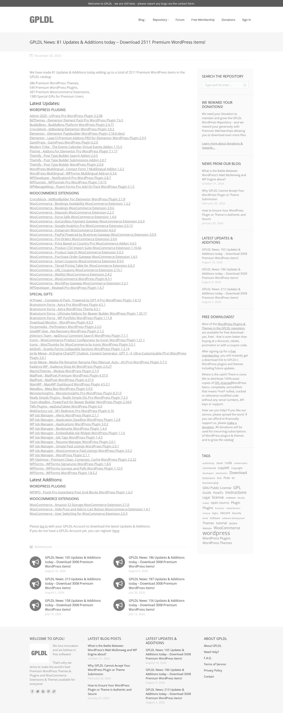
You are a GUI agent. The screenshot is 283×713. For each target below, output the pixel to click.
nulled (206, 503)
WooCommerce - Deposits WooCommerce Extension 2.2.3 (72, 212)
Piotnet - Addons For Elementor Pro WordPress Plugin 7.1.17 (73, 151)
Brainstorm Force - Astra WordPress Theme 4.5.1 (65, 309)
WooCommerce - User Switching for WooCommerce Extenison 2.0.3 (78, 514)
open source (220, 503)
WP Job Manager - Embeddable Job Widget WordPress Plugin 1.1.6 (77, 433)
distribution (222, 473)
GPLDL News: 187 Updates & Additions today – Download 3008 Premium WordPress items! (157, 583)
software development (233, 518)
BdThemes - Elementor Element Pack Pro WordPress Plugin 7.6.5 (76, 120)
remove (206, 513)
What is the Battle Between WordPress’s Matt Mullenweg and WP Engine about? (224, 175)
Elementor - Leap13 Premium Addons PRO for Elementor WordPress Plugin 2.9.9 (88, 138)
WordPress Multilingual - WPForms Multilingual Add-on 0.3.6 (73, 173)
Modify (241, 498)
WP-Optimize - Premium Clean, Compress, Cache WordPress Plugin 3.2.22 (83, 459)
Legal (206, 497)
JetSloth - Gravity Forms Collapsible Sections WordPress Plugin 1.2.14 (79, 349)
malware (231, 497)
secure (225, 513)
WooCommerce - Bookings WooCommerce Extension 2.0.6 (72, 208)
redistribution (233, 508)
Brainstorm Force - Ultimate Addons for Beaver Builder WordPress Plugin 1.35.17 (88, 313)
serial (205, 518)
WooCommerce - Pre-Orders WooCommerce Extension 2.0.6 (73, 239)
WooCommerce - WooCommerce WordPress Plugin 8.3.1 (71, 279)
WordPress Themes (217, 543)
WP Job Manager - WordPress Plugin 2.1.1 (60, 455)
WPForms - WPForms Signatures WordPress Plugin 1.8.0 (70, 464)
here (115, 531)
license (218, 497)
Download (238, 473)
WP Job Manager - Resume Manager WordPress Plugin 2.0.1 (73, 442)
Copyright (237, 468)
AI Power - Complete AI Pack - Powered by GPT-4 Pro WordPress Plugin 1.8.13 (85, 300)
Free (227, 478)
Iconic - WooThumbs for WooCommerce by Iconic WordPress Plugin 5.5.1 (83, 344)
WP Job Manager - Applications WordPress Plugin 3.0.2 (69, 424)
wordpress (216, 533)
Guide (207, 493)
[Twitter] (37, 691)
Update (233, 523)
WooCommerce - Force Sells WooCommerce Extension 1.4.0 (73, 217)
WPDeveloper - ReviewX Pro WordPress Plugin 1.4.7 (67, 288)
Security (236, 513)
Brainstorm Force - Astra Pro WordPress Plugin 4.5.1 (67, 305)
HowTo (218, 493)
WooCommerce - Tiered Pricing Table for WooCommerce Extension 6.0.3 (82, 265)
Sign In (246, 20)
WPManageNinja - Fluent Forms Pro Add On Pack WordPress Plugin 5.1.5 (82, 187)
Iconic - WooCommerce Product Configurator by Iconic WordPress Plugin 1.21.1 (87, 340)
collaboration (240, 463)
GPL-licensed (223, 383)
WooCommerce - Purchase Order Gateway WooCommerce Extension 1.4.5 (83, 257)
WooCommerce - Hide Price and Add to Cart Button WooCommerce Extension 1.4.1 (90, 509)
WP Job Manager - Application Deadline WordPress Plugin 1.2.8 (75, 420)
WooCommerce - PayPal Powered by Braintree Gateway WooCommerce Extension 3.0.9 (93, 234)
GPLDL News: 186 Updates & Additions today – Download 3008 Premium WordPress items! (157, 561)
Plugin (235, 502)
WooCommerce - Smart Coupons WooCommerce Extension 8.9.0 (77, 261)
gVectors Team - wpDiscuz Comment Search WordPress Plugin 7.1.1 (79, 336)
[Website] (54, 691)
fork (219, 478)
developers (208, 473)
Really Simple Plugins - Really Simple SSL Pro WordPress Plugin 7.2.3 (79, 397)
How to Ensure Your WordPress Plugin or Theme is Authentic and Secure (224, 214)
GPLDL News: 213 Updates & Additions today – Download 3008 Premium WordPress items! (73, 583)
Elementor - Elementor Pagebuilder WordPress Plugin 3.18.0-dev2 (77, 133)
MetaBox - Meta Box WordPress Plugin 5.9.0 (61, 389)
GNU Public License (217, 488)
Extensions (209, 478)
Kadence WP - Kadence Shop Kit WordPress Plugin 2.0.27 (71, 366)
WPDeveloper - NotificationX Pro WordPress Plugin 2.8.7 (70, 178)
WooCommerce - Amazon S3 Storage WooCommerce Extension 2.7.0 (79, 505)
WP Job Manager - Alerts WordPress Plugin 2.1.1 (64, 415)
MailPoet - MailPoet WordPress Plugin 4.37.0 (62, 380)
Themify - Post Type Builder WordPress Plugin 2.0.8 (66, 164)
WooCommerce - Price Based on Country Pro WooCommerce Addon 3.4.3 (83, 243)
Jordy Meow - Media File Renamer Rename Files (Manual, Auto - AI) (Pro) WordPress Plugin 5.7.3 (98, 362)
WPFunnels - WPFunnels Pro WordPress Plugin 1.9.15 (68, 182)
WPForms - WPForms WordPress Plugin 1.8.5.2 (63, 473)
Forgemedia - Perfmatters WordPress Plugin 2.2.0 (65, 327)
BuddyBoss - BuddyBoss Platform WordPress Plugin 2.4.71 (72, 125)
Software (215, 518)
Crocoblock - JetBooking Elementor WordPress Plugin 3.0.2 (72, 129)
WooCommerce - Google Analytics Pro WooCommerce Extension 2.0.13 (81, 226)
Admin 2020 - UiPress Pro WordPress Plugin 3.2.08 (66, 116)
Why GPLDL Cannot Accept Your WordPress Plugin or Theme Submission (223, 195)
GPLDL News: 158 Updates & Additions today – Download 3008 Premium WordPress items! (73, 605)
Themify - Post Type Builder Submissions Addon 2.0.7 (68, 160)
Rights (215, 513)
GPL (237, 487)
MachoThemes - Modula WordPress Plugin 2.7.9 (64, 371)
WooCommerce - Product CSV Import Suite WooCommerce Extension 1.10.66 (85, 248)
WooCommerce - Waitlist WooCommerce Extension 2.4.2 (71, 274)
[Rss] (43, 691)
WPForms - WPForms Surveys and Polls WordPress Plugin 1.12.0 (76, 468)
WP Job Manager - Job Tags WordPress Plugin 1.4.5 (66, 437)
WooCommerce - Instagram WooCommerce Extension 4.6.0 (73, 230)
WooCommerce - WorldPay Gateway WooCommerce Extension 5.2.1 (79, 283)
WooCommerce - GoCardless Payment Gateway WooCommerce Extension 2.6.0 (87, 221)
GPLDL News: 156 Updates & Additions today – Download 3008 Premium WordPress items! (157, 605)
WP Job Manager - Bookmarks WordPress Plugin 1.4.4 (68, 428)
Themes (208, 523)
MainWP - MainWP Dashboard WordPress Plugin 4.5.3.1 (70, 384)
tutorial (221, 523)
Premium (219, 508)
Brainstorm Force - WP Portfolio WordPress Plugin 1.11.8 (71, 318)
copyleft (223, 468)
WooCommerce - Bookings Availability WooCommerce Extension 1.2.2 (80, 203)
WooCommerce (227, 528)
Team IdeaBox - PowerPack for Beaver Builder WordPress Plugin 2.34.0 (80, 402)
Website (207, 528)
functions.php (211, 483)
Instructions (236, 492)
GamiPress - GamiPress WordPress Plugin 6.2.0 (64, 142)
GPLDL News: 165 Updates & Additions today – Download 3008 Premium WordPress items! (73, 561)
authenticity (208, 463)
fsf (233, 478)
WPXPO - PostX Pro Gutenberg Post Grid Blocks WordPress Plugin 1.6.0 (81, 492)
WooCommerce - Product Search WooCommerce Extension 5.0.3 (76, 252)
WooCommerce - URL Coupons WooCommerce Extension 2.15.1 (76, 270)
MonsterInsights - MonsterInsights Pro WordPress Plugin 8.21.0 (75, 393)
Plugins (208, 508)
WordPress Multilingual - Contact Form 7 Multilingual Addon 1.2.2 (77, 169)
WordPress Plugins (216, 538)
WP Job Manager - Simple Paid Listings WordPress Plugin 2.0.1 (74, 446)
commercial (209, 468)
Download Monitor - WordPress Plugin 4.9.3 (61, 322)
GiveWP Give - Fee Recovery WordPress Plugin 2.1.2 (67, 331)
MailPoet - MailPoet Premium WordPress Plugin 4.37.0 (69, 375)
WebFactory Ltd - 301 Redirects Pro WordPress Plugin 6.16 (72, 411)
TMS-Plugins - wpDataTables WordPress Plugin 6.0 (66, 406)
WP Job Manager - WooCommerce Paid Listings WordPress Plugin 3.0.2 (81, 451)
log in (44, 526)
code (228, 463)
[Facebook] (32, 691)
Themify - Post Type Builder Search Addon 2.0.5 (64, 156)
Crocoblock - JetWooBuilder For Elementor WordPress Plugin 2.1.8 (77, 199)
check (219, 463)
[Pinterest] (48, 691)
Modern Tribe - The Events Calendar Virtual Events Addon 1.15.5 (76, 147)
